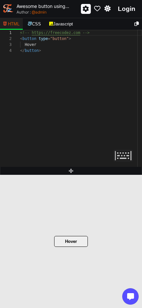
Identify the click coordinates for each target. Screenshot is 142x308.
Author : (32, 12)
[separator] (71, 171)
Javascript (63, 23)
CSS (36, 23)
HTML (13, 23)
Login (126, 8)
